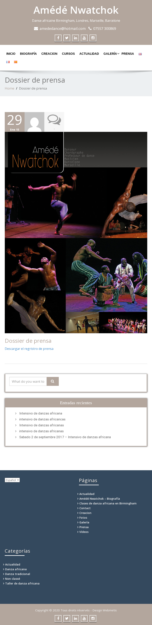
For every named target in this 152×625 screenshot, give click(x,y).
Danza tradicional (17, 574)
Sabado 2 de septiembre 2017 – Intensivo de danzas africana (65, 437)
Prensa (128, 53)
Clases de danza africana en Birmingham (108, 503)
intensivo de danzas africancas (42, 419)
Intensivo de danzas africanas (41, 425)
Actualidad (89, 53)
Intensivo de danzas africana (40, 413)
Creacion (49, 53)
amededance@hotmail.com (63, 28)
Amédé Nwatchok (76, 10)
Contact (85, 508)
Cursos (68, 53)
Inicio (10, 53)
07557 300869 (104, 28)
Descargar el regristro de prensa (29, 348)
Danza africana (16, 569)
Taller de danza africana (22, 583)
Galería (110, 53)
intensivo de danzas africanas (41, 431)
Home (9, 88)
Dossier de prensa (28, 340)
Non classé (12, 579)
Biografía (28, 53)
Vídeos (83, 532)
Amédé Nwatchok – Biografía (99, 498)
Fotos (83, 517)
